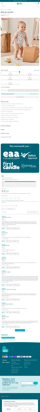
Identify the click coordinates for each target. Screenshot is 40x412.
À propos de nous (27, 362)
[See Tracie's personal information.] (4, 273)
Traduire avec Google (5, 225)
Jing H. (3, 218)
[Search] (37, 6)
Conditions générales (24, 385)
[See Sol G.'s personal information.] (4, 247)
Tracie (3, 273)
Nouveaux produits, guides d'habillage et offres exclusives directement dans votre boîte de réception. (10, 388)
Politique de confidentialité (13, 406)
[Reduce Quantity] (2, 90)
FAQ (12, 365)
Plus (20, 330)
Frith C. (3, 305)
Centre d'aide (13, 362)
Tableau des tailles (36, 70)
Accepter (19, 409)
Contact (4, 360)
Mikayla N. (3, 318)
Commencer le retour (14, 369)
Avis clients (26, 367)
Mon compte (5, 362)
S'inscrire (35, 383)
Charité (25, 365)
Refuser (30, 409)
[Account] (36, 3)
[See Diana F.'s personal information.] (5, 234)
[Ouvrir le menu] (2, 3)
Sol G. (3, 247)
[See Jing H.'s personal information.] (4, 218)
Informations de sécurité (15, 363)
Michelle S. (3, 259)
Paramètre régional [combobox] (10, 208)
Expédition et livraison (15, 370)
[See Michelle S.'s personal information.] (6, 259)
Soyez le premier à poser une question (8, 337)
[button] (3, 198)
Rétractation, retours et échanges (16, 367)
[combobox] (34, 211)
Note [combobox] (3, 208)
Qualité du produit (27, 363)
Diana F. (3, 234)
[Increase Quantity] (5, 90)
